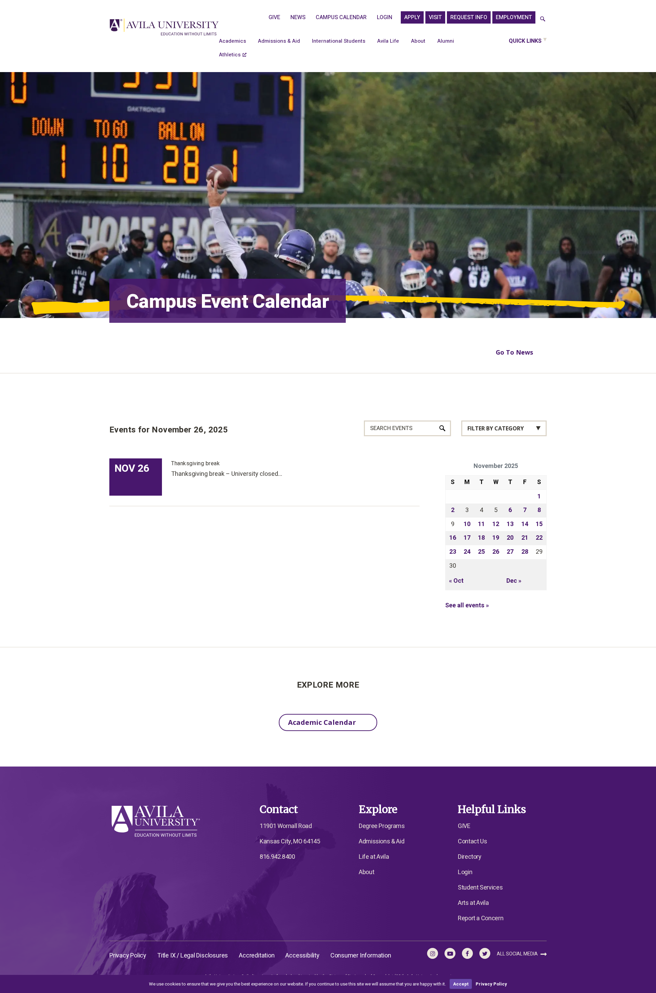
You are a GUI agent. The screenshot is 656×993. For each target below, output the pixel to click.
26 (495, 551)
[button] (543, 19)
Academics (232, 41)
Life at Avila (374, 856)
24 (467, 551)
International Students (338, 41)
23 (452, 551)
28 (524, 551)
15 (539, 524)
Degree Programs (382, 826)
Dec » (513, 580)
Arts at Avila (473, 903)
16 (452, 537)
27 (510, 551)
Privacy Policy (127, 955)
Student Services (480, 887)
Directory (469, 856)
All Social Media (518, 953)
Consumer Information (360, 955)
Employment (514, 17)
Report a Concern (480, 918)
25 (481, 551)
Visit (435, 17)
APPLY (412, 17)
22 (539, 537)
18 (481, 537)
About (418, 41)
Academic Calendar (322, 722)
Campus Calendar (341, 17)
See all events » (467, 605)
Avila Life (388, 41)
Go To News (514, 352)
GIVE (274, 17)
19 (495, 537)
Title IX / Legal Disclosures (192, 955)
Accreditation (256, 955)
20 (510, 537)
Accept (460, 984)
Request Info (468, 17)
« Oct (456, 580)
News (297, 17)
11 (481, 524)
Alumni (445, 41)
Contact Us (472, 841)
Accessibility (302, 955)
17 (467, 537)
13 (510, 524)
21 (524, 537)
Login (384, 17)
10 (467, 524)
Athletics (230, 54)
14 (524, 524)
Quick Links (525, 41)
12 (495, 524)
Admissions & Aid (279, 41)
